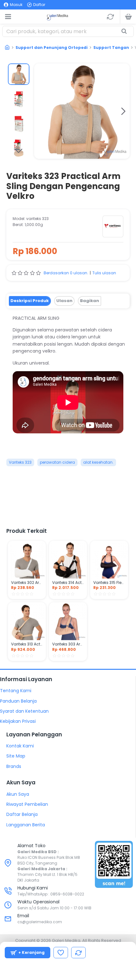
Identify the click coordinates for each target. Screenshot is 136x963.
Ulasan (64, 301)
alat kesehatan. (98, 462)
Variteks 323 (20, 462)
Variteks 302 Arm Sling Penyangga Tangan (27, 582)
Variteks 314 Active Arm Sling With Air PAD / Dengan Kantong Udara (68, 582)
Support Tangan (111, 47)
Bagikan (89, 301)
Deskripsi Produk (29, 301)
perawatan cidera (57, 462)
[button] (40, 111)
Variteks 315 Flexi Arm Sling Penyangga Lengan (109, 582)
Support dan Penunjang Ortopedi (51, 47)
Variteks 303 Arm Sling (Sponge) (68, 644)
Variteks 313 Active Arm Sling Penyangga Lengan (27, 644)
